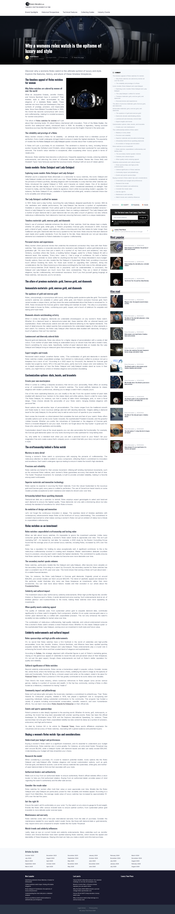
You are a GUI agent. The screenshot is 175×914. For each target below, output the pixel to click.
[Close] (124, 452)
